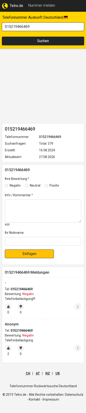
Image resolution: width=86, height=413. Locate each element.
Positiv (54, 185)
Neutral (35, 185)
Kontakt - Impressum (44, 399)
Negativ (15, 185)
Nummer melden (41, 5)
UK (57, 373)
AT (38, 373)
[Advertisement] (43, 86)
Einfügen (29, 254)
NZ (47, 373)
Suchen (43, 41)
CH (28, 373)
